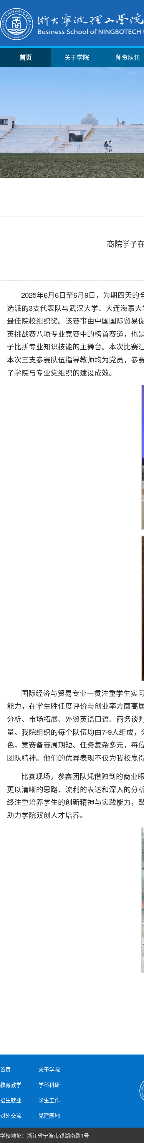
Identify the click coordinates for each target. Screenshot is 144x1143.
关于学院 (77, 57)
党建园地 (49, 1115)
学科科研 (49, 1084)
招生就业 (11, 1100)
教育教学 (11, 1084)
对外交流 (11, 1115)
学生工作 (49, 1100)
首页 (26, 57)
